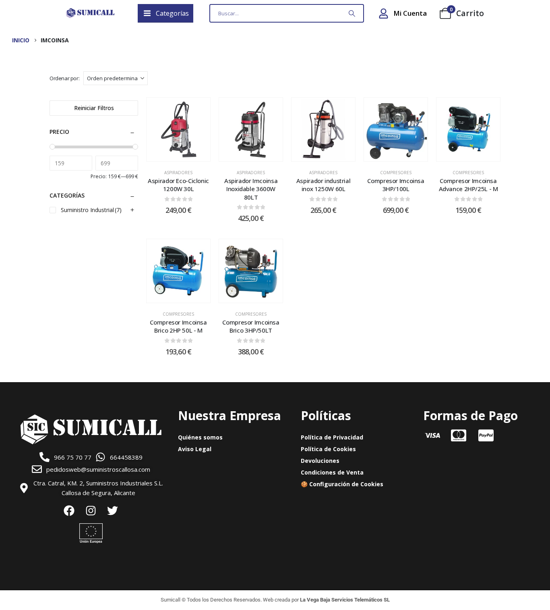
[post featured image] (178, 129)
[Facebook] (69, 510)
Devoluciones (320, 460)
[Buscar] (352, 13)
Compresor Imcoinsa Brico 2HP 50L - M (178, 326)
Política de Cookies (328, 449)
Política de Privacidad (332, 437)
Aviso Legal (194, 449)
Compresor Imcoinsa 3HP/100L (395, 185)
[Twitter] (113, 510)
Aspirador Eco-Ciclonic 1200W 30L (178, 185)
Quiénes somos (200, 437)
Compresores (395, 172)
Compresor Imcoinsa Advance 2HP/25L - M (468, 185)
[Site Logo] (90, 13)
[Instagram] (91, 510)
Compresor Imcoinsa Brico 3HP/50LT (250, 326)
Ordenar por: (64, 78)
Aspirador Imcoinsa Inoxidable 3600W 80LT (250, 189)
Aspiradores (178, 172)
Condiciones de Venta (332, 472)
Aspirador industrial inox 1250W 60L (323, 185)
